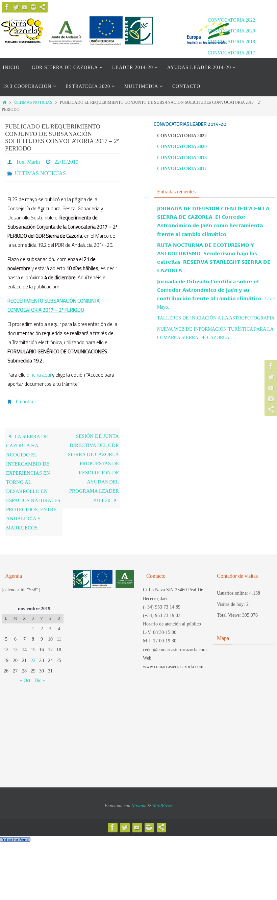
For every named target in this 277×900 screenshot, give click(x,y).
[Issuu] (42, 7)
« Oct (25, 674)
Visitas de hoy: (231, 598)
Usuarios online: (233, 587)
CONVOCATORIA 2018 (231, 41)
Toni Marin (28, 161)
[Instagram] (33, 7)
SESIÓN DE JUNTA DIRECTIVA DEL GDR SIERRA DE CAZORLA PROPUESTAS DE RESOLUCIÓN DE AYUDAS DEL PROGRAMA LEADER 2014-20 (93, 462)
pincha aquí (39, 371)
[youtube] (24, 7)
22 (33, 654)
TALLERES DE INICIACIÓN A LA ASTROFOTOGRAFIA (216, 318)
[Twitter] (15, 7)
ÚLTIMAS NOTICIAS (33, 102)
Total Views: (229, 609)
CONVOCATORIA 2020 (231, 30)
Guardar (24, 396)
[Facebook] (7, 7)
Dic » (39, 674)
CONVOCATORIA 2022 (231, 20)
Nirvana (139, 799)
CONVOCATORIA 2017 (231, 52)
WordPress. (162, 799)
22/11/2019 (66, 161)
